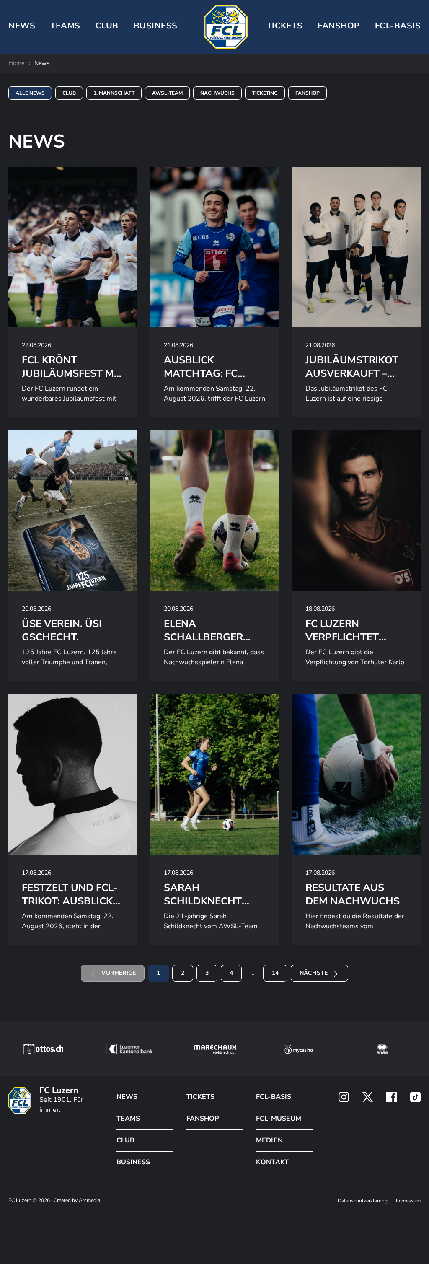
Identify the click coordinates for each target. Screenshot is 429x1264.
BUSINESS (156, 25)
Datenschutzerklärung (363, 1200)
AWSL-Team (167, 93)
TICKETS (285, 25)
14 (275, 973)
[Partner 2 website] (129, 1049)
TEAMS (65, 25)
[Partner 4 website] (298, 1049)
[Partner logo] (344, 1097)
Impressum (408, 1200)
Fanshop (339, 25)
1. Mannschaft (113, 93)
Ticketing (265, 93)
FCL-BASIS (273, 1096)
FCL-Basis (398, 25)
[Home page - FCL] (226, 27)
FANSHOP (202, 1118)
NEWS (21, 25)
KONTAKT (272, 1162)
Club (69, 93)
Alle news (30, 93)
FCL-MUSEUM (278, 1118)
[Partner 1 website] (43, 1049)
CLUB (107, 25)
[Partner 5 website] (382, 1049)
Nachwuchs (217, 93)
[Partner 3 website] (215, 1049)
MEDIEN (269, 1140)
